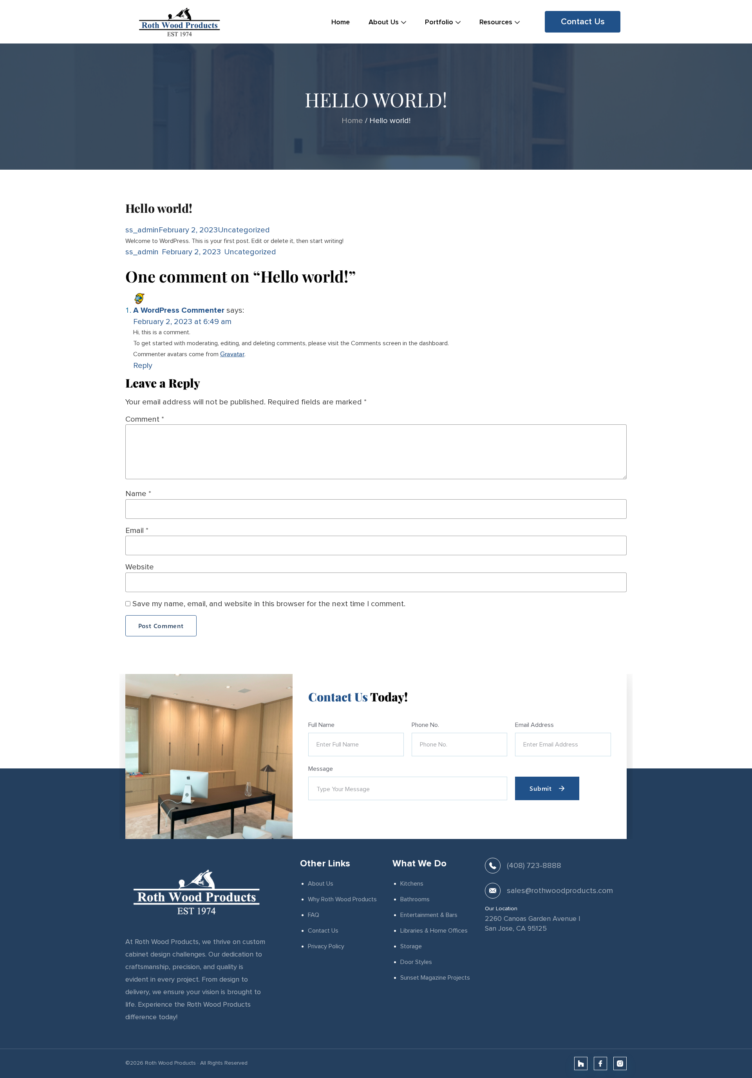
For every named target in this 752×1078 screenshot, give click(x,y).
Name (138, 493)
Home (352, 120)
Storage (411, 946)
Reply (142, 365)
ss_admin (142, 229)
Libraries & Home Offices (434, 930)
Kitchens (411, 883)
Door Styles (416, 962)
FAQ (313, 915)
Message (320, 768)
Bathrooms (415, 899)
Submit (540, 788)
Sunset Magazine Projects (435, 977)
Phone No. (425, 724)
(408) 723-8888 (534, 865)
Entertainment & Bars (428, 915)
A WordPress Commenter (178, 310)
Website (139, 566)
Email (136, 530)
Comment (144, 419)
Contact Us (323, 930)
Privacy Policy (326, 946)
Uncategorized (244, 229)
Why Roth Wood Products (342, 899)
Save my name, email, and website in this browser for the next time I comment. (268, 603)
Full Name (321, 724)
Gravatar (232, 354)
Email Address (534, 724)
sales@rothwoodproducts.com (560, 890)
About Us (320, 883)
